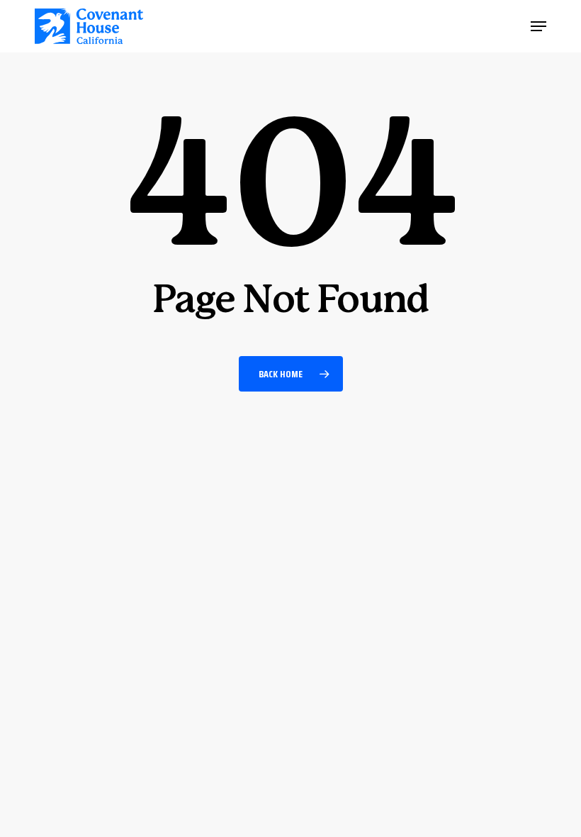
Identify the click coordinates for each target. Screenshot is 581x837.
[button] (538, 26)
